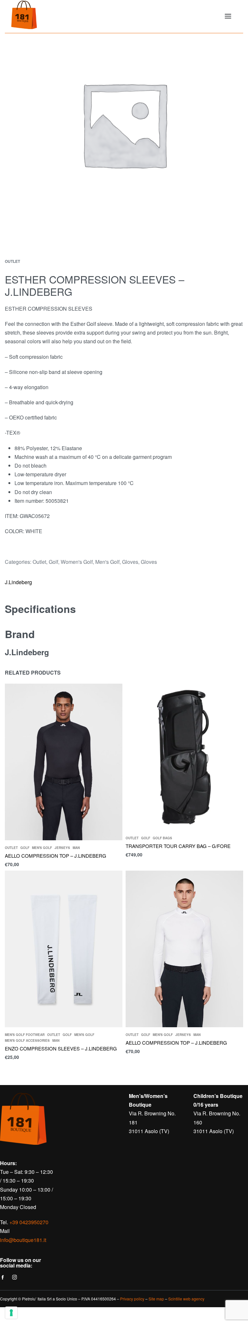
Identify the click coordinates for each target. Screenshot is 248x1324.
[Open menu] (228, 16)
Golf (53, 561)
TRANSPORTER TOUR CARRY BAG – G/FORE (178, 845)
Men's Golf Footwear (25, 1034)
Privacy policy (132, 1298)
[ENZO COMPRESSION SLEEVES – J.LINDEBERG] (63, 949)
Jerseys (62, 847)
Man (76, 847)
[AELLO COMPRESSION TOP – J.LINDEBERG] (63, 762)
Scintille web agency (186, 1298)
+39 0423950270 (28, 1222)
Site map (156, 1298)
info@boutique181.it (23, 1240)
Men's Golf (107, 561)
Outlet (12, 261)
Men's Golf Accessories (27, 1040)
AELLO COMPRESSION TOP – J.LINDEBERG (55, 855)
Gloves (130, 561)
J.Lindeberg (18, 582)
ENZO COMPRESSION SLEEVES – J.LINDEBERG (61, 1048)
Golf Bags (162, 837)
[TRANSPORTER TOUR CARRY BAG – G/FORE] (184, 757)
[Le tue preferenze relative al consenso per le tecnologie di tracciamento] (11, 1313)
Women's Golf (77, 561)
